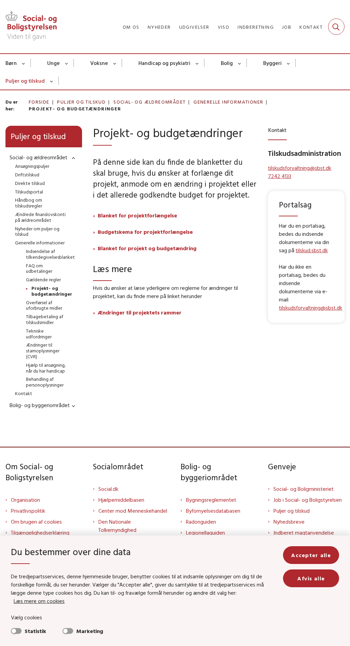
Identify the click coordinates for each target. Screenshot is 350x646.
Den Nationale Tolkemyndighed (117, 525)
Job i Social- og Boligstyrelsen (307, 499)
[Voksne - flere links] (115, 63)
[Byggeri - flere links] (289, 63)
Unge (53, 62)
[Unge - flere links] (67, 63)
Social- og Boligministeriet (303, 488)
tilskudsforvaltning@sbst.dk (310, 307)
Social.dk (108, 488)
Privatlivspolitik (28, 510)
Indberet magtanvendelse (303, 532)
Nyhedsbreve (289, 521)
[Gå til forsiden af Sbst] (28, 26)
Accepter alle (311, 555)
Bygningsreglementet (211, 499)
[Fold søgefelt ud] (336, 26)
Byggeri (272, 62)
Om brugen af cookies (36, 521)
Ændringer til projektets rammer (139, 312)
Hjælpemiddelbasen (121, 499)
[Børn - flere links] (24, 63)
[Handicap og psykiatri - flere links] (197, 63)
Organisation (25, 499)
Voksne (99, 62)
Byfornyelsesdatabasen (213, 510)
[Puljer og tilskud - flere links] (52, 81)
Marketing (89, 631)
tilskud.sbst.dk (312, 250)
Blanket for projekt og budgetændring (147, 248)
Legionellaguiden (205, 532)
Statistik (35, 631)
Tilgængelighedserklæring (40, 532)
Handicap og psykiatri (164, 62)
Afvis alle (311, 578)
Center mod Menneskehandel (132, 510)
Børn (11, 62)
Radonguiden (201, 521)
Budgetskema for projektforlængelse (145, 231)
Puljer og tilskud (25, 80)
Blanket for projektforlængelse (137, 215)
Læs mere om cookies (39, 600)
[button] (71, 158)
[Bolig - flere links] (240, 63)
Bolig (227, 62)
